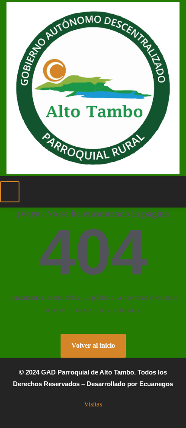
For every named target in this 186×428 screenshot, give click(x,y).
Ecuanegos (156, 383)
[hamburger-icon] (9, 191)
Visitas (93, 404)
